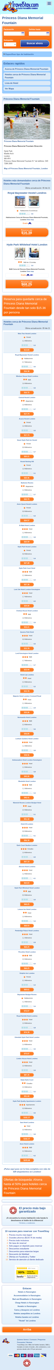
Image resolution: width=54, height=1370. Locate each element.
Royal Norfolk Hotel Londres (27, 1016)
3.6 (32, 214)
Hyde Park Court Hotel (27, 568)
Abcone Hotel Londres (27, 866)
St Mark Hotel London (27, 525)
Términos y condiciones (27, 1223)
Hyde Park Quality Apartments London (27, 1101)
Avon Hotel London (27, 1144)
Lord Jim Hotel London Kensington (27, 589)
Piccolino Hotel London (27, 952)
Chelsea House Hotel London (27, 611)
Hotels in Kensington (27, 1292)
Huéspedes (8, 40)
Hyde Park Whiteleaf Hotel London (27, 244)
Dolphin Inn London (27, 973)
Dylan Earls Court (27, 1080)
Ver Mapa (9, 88)
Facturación (9, 29)
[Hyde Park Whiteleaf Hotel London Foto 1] (20, 253)
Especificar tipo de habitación (19, 54)
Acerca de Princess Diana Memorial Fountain (26, 69)
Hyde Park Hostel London (27, 547)
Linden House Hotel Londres (27, 1058)
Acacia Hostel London (27, 419)
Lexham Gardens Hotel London (27, 738)
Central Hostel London (27, 397)
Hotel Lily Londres (27, 675)
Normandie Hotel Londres (27, 717)
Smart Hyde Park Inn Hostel (27, 440)
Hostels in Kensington (27, 1306)
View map (30, 219)
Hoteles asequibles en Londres (27, 1314)
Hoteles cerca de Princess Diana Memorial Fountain (25, 76)
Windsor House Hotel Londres (27, 376)
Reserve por (26, 232)
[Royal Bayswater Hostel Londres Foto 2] (34, 201)
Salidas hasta (34, 29)
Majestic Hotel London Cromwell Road (27, 696)
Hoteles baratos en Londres (27, 1317)
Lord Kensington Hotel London (27, 653)
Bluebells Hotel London (27, 781)
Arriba (27, 1329)
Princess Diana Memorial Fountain (19, 141)
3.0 (32, 265)
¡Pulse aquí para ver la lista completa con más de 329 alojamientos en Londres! (27, 1170)
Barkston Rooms (27, 483)
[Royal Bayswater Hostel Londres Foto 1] (20, 201)
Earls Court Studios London (27, 845)
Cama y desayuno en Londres (27, 1310)
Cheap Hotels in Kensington (27, 1303)
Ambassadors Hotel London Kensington (27, 760)
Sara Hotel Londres (27, 1122)
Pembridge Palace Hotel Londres (27, 930)
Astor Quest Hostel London (27, 504)
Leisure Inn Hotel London (27, 909)
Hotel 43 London (27, 824)
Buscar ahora (35, 43)
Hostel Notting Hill (27, 461)
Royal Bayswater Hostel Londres (27, 193)
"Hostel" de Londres (27, 1321)
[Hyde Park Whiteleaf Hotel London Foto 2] (34, 253)
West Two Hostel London (27, 333)
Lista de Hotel (11, 83)
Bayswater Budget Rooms (27, 994)
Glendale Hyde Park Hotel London (27, 1037)
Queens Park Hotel (27, 632)
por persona (25, 305)
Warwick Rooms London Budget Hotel (27, 803)
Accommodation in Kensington (27, 1296)
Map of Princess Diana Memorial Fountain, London (26, 169)
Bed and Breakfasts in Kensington (27, 1299)
